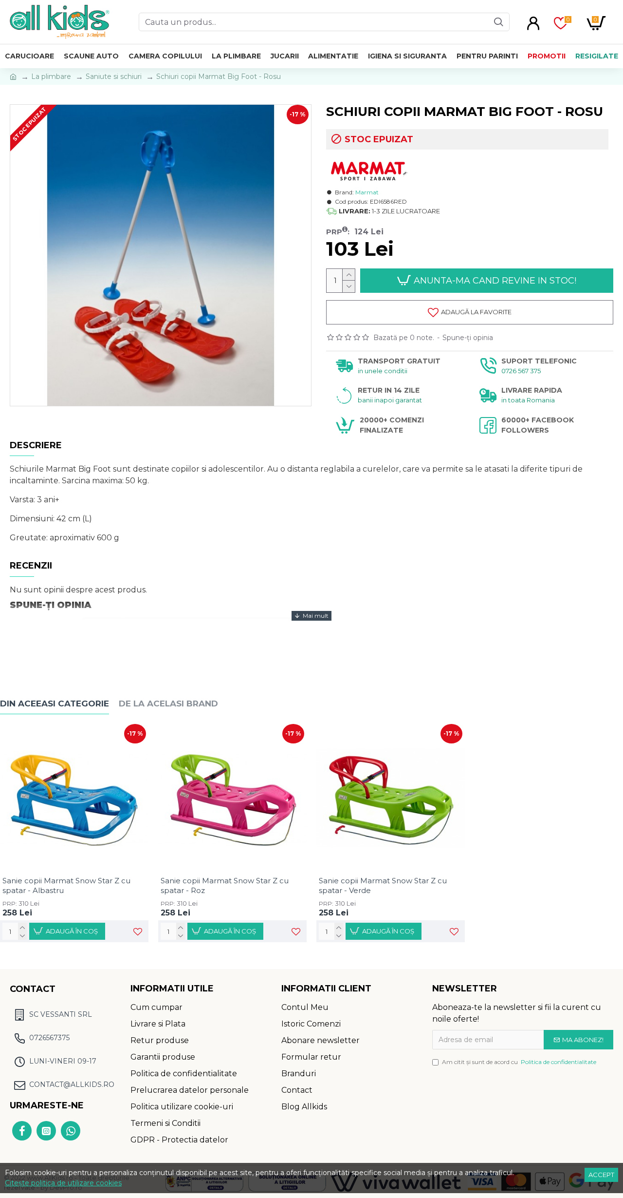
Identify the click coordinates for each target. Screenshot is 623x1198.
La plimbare (51, 76)
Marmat (367, 192)
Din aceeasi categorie (54, 703)
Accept (601, 1175)
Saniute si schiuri (114, 76)
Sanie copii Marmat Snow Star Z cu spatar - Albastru (66, 885)
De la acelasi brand (168, 703)
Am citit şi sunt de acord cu (519, 1061)
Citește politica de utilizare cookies (63, 1183)
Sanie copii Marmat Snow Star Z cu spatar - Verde (383, 885)
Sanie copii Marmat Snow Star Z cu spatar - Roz (225, 885)
